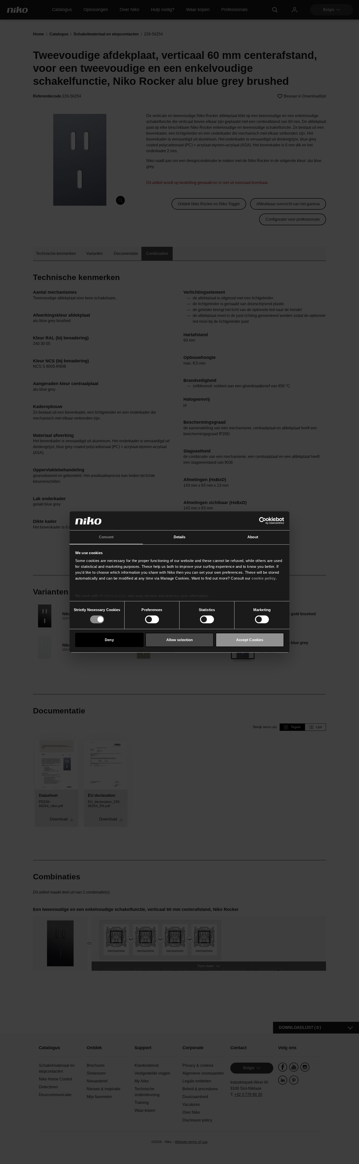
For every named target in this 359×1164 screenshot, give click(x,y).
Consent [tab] (106, 537)
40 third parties (113, 596)
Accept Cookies (249, 640)
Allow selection (179, 640)
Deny (109, 640)
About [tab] (252, 537)
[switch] (152, 619)
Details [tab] (180, 537)
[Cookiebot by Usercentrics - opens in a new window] (262, 520)
